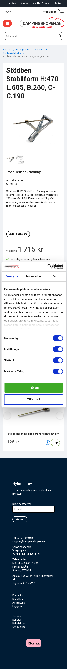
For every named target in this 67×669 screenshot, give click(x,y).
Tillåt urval (33, 399)
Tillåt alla (33, 387)
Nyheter (16, 619)
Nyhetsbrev (18, 623)
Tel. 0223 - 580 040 (23, 537)
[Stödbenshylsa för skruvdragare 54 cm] (48, 442)
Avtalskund (18, 602)
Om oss (24, 3)
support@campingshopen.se (28, 541)
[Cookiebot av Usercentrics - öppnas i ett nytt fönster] (48, 266)
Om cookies (19, 627)
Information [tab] (33, 276)
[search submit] (59, 36)
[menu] (7, 23)
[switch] (58, 349)
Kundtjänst (11, 3)
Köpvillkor (17, 599)
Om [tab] (55, 276)
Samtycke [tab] (12, 276)
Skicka (19, 519)
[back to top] (59, 661)
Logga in (7, 11)
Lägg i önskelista (18, 234)
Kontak (57, 3)
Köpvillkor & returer (41, 3)
